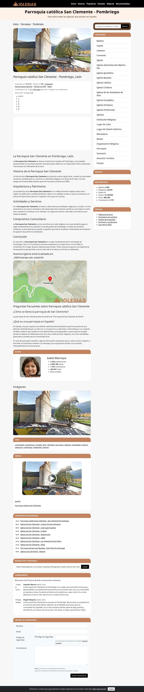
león (44, 445)
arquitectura (30, 445)
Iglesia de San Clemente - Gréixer (33, 531)
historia (85, 445)
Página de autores (105, 214)
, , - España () (28, 257)
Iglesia (100, 60)
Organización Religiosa (108, 143)
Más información (99, 689)
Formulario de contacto (107, 217)
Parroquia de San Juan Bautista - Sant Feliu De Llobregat (42, 548)
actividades (76, 445)
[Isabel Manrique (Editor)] (30, 367)
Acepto (111, 689)
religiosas (19, 447)
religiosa (67, 445)
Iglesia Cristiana (104, 87)
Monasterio (102, 134)
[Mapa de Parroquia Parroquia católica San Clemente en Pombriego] (50, 281)
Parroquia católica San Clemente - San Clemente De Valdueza (44, 521)
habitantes (37, 447)
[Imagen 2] (55, 432)
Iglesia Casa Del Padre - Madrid (32, 551)
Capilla (100, 45)
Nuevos (81, 3)
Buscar (125, 26)
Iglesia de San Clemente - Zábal (32, 538)
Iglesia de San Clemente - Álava (32, 545)
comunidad (19, 445)
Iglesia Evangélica (105, 100)
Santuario (101, 153)
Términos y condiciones (107, 222)
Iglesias (100, 114)
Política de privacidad (106, 219)
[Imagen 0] (48, 432)
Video (49, 86)
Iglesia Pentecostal (106, 109)
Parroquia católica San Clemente (28, 505)
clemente (51, 445)
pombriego (27, 447)
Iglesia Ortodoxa (105, 105)
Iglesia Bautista (104, 77)
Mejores (110, 3)
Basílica (100, 40)
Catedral (101, 50)
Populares (91, 3)
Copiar (85, 567)
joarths (18, 501)
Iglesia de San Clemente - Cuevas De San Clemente (40, 524)
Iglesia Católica (104, 82)
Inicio (73, 3)
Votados (101, 3)
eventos (46, 447)
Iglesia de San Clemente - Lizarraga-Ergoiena (38, 528)
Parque (100, 163)
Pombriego (38, 24)
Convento (101, 55)
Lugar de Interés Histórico (109, 129)
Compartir (49, 84)
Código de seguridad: (20, 638)
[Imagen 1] (52, 432)
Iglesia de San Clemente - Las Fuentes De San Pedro (40, 541)
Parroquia (25, 24)
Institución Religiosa (106, 119)
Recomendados (123, 3)
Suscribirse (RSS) (105, 225)
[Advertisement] (52, 133)
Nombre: (19, 626)
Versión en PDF (40, 86)
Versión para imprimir (23, 86)
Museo (100, 138)
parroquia (59, 445)
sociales (39, 445)
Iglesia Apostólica (105, 73)
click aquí (36, 89)
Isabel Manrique (56, 358)
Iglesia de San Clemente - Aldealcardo (35, 534)
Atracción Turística (105, 158)
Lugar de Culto (104, 124)
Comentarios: (21, 648)
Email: (18, 631)
